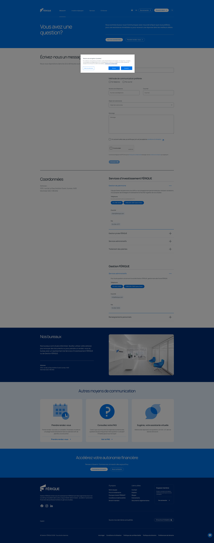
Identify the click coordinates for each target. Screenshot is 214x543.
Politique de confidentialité (111, 63)
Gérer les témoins (88, 68)
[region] (107, 63)
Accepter (126, 68)
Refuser (114, 68)
